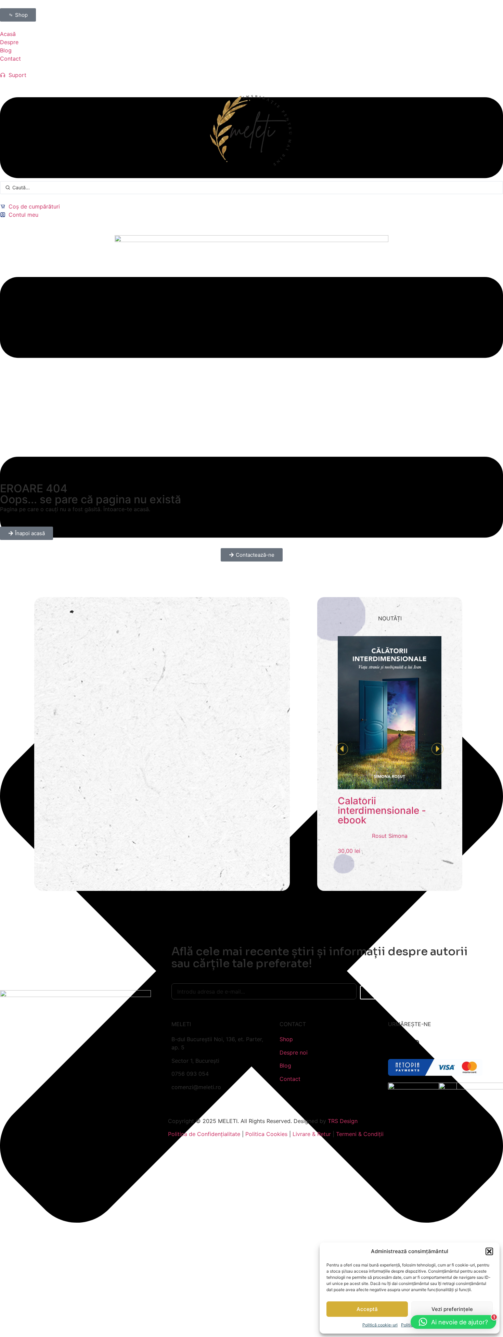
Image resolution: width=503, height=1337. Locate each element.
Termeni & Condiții (360, 1134)
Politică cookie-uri (380, 1324)
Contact (290, 1078)
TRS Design (343, 1121)
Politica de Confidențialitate (204, 1134)
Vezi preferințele (452, 1309)
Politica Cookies (266, 1134)
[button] (489, 1251)
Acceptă (367, 1309)
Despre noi (294, 1052)
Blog (285, 1065)
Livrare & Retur (312, 1134)
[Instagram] (415, 1043)
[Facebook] (396, 1043)
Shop (286, 1039)
